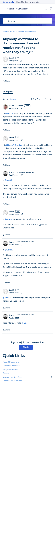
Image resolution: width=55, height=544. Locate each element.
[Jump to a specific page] (50, 99)
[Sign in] (51, 9)
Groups (6, 373)
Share (6, 81)
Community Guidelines (12, 380)
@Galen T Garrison (14, 145)
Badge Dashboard (10, 369)
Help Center (22, 2)
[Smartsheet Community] (17, 9)
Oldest (13, 99)
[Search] (46, 9)
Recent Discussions (11, 362)
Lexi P (11, 58)
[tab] (7, 91)
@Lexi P (9, 113)
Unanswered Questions (27, 377)
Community (8, 2)
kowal (11, 172)
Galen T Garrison (16, 106)
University (35, 2)
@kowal (8, 219)
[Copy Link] (21, 60)
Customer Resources (11, 365)
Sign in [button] (26, 347)
